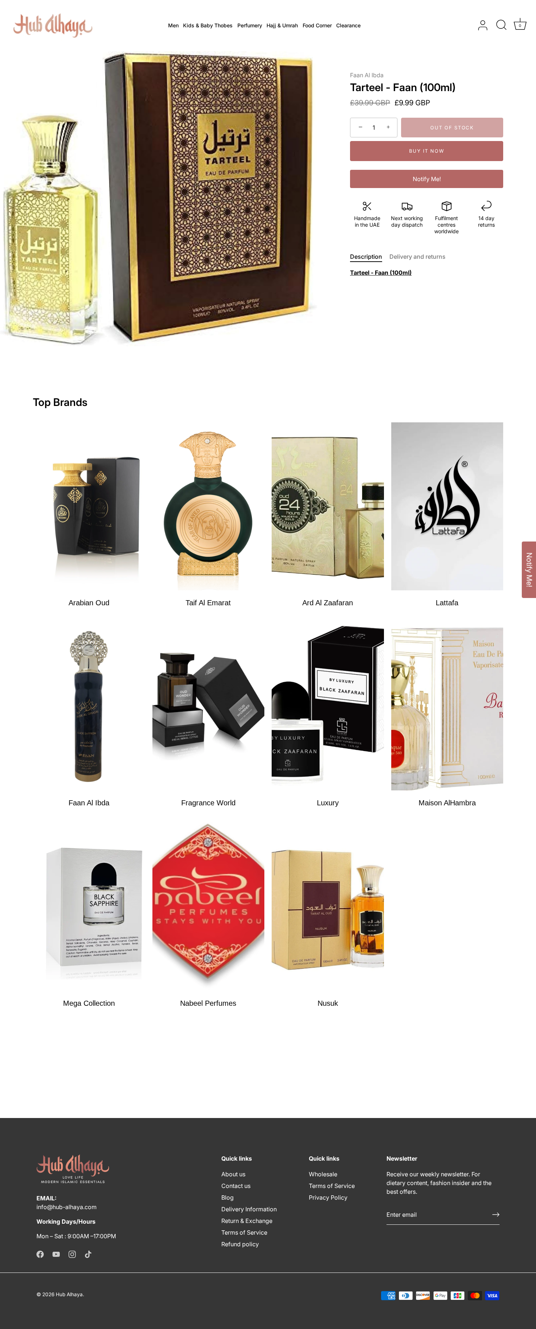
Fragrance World (208, 803)
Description (366, 256)
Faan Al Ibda (367, 75)
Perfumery (249, 25)
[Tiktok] (88, 1253)
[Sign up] (496, 1214)
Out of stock (452, 127)
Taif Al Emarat (208, 603)
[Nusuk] (328, 906)
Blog (227, 1197)
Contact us (235, 1185)
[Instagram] (72, 1253)
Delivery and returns (417, 256)
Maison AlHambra (447, 803)
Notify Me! (427, 179)
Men (173, 25)
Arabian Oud (89, 603)
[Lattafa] (447, 506)
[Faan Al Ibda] (89, 706)
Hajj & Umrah (282, 25)
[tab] (369, 256)
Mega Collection (89, 1003)
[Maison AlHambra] (447, 706)
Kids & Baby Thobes (208, 25)
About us (233, 1174)
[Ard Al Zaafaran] (328, 506)
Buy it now (426, 151)
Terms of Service (244, 1232)
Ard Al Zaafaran (327, 603)
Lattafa (447, 603)
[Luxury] (328, 706)
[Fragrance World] (208, 706)
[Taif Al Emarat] (208, 506)
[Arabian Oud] (89, 506)
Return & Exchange (246, 1220)
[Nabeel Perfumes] (208, 906)
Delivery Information (249, 1209)
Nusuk (328, 1003)
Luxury (328, 803)
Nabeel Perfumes (208, 1003)
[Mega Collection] (89, 906)
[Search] (501, 25)
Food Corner (317, 25)
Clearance (348, 25)
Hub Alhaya (69, 1294)
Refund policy (240, 1244)
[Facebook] (40, 1253)
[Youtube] (56, 1253)
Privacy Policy (328, 1197)
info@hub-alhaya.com (66, 1207)
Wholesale (323, 1174)
